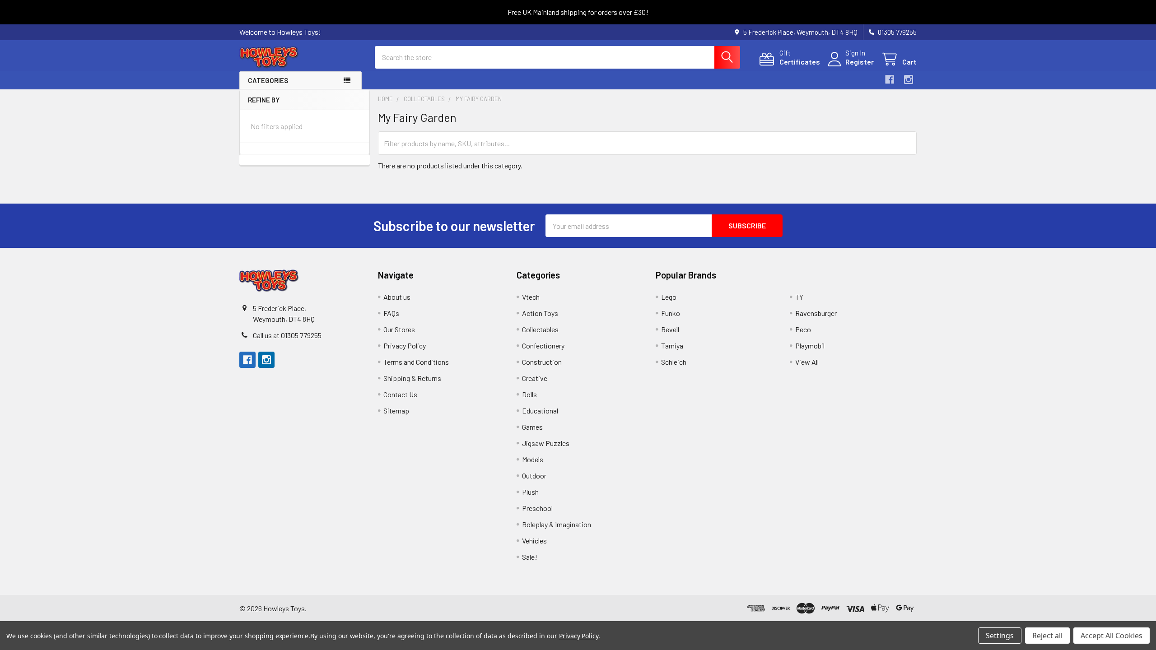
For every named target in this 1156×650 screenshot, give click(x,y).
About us (396, 296)
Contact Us (400, 394)
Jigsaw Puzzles (545, 443)
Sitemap (396, 410)
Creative (534, 378)
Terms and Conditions (416, 362)
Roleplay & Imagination (556, 524)
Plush (530, 492)
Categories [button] (268, 80)
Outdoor (534, 475)
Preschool (537, 508)
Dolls (529, 394)
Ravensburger (816, 313)
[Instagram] (908, 79)
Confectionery (543, 345)
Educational (540, 410)
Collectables (540, 329)
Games (532, 426)
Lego (668, 296)
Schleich (673, 362)
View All (807, 362)
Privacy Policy (404, 345)
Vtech (531, 296)
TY (799, 296)
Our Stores (399, 329)
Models (532, 459)
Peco (803, 329)
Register (859, 61)
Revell (670, 329)
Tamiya (672, 345)
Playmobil (810, 345)
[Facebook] (889, 79)
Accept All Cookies (1111, 636)
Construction (542, 362)
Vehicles (534, 540)
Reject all (1047, 636)
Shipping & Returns (412, 378)
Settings (1000, 636)
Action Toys (540, 313)
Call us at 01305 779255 (287, 335)
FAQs (391, 313)
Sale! (529, 556)
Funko (670, 313)
